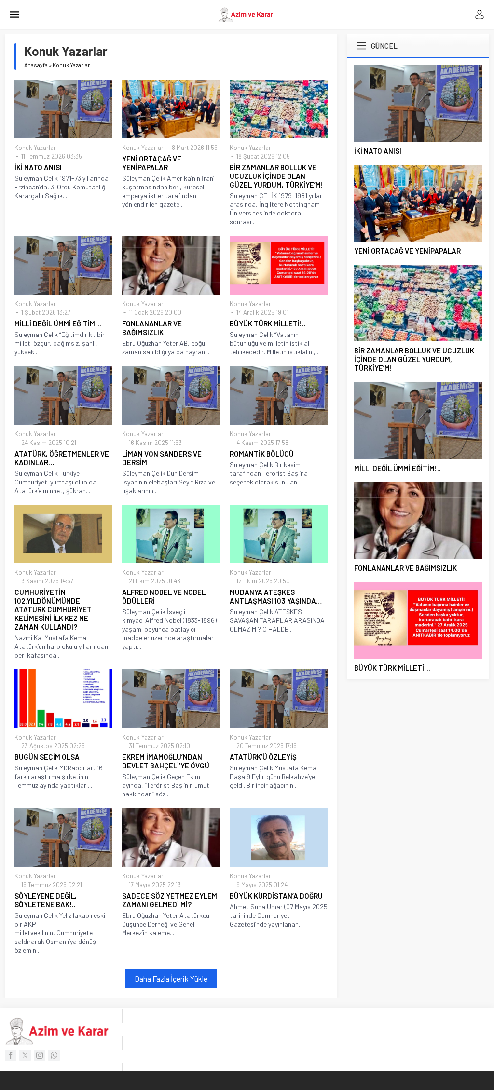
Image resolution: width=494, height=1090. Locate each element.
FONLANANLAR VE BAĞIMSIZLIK (152, 327)
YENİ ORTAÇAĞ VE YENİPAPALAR (151, 163)
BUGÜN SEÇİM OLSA (47, 757)
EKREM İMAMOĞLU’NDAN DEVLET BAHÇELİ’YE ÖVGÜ (165, 761)
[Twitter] (25, 1055)
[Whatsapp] (54, 1055)
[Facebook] (10, 1055)
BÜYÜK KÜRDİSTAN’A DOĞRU (276, 895)
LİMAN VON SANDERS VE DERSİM (162, 458)
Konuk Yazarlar (35, 147)
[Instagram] (39, 1055)
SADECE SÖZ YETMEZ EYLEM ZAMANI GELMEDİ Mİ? (169, 900)
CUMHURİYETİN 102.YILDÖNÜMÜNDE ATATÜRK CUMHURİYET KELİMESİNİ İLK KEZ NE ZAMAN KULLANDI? (53, 609)
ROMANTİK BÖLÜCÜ (262, 453)
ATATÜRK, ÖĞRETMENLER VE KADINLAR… (61, 458)
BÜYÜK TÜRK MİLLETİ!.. (268, 323)
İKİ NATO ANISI (38, 167)
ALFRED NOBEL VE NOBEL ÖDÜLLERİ (164, 596)
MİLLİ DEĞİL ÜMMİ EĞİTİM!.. (57, 323)
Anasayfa (36, 64)
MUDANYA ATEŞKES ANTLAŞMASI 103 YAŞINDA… (276, 596)
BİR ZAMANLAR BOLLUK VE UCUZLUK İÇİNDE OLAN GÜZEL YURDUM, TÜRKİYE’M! (276, 176)
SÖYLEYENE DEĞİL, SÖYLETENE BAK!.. (45, 900)
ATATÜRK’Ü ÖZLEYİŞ (263, 757)
